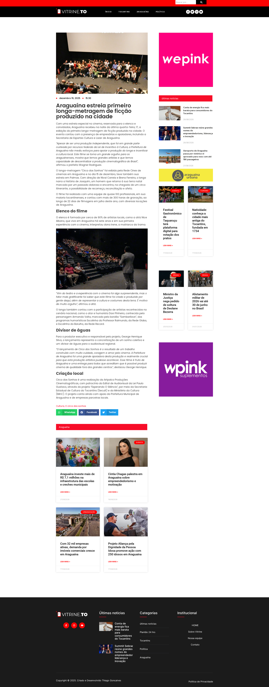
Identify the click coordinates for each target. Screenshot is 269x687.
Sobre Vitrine (195, 631)
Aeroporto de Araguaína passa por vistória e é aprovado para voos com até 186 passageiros (197, 155)
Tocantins (124, 11)
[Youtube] (201, 12)
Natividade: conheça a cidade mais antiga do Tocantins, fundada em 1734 (200, 220)
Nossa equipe (195, 638)
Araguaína (143, 11)
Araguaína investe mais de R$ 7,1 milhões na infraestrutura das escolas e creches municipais (77, 479)
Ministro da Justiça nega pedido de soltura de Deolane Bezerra (171, 303)
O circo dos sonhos (75, 406)
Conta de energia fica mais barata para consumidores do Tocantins (197, 110)
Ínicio (108, 11)
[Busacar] (201, 2)
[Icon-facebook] (188, 12)
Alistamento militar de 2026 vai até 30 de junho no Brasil (200, 301)
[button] (66, 412)
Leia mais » (65, 492)
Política (160, 11)
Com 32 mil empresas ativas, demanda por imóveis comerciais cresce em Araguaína (77, 549)
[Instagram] (197, 12)
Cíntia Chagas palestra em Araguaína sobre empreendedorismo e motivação (125, 479)
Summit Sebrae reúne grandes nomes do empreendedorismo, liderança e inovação (198, 132)
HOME (195, 625)
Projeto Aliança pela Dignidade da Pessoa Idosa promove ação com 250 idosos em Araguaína (125, 549)
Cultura (60, 406)
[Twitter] (192, 12)
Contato (195, 644)
